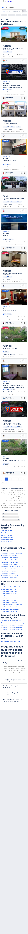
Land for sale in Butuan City (9, 611)
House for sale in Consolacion (9, 575)
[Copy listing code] (24, 54)
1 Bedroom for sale (6, 535)
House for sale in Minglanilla (9, 564)
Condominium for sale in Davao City (11, 627)
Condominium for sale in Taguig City (11, 629)
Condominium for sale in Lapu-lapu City (12, 623)
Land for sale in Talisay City (9, 591)
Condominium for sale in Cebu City (11, 620)
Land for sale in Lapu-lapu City (10, 598)
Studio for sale (5, 533)
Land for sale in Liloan (7, 596)
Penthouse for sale (6, 530)
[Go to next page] (6, 482)
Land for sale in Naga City (8, 600)
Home (3, 7)
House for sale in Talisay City (9, 557)
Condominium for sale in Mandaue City (12, 625)
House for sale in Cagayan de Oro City (12, 566)
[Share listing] (24, 60)
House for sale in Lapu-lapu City (10, 562)
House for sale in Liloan (8, 573)
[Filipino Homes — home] (14, 2)
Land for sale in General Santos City (11, 587)
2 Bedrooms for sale (7, 537)
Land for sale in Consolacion (9, 602)
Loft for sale (4, 544)
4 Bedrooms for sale (7, 541)
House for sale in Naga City (9, 569)
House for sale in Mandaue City (10, 571)
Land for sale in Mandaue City (9, 607)
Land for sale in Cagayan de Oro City (11, 604)
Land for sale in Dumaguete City (10, 609)
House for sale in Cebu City (9, 555)
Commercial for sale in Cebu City (10, 641)
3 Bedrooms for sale (7, 539)
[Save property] (21, 60)
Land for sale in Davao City (9, 593)
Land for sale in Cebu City (8, 589)
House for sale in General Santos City (11, 553)
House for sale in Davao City (9, 560)
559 (3, 482)
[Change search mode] (3, 11)
